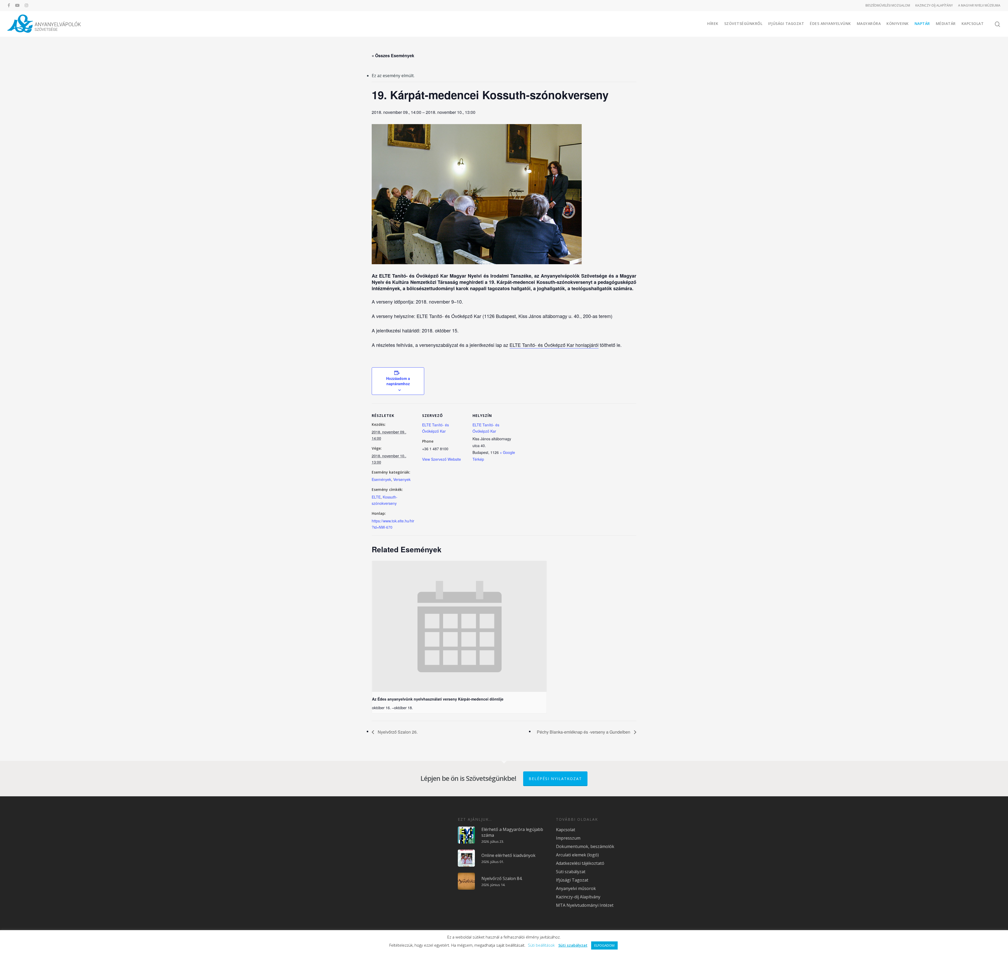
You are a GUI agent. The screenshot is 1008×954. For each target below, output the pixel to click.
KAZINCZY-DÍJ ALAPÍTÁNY (934, 5)
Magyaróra (869, 23)
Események (381, 479)
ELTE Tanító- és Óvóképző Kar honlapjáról (554, 344)
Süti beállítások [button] (541, 945)
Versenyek (402, 479)
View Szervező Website (441, 459)
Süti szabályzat (570, 871)
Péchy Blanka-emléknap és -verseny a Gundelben (584, 732)
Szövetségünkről (743, 23)
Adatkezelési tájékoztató (580, 863)
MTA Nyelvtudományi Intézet (584, 905)
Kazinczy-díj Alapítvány (578, 897)
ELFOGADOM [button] (604, 945)
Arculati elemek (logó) (577, 855)
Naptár (922, 23)
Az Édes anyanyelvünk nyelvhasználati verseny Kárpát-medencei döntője (437, 699)
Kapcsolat (973, 23)
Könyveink (897, 23)
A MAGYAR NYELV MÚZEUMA (979, 5)
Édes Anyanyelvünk (830, 23)
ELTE (376, 497)
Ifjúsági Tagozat (786, 23)
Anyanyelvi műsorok (576, 888)
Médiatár (946, 23)
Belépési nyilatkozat (555, 778)
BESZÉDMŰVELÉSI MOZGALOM (887, 5)
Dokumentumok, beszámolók (585, 846)
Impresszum (568, 838)
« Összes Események (393, 55)
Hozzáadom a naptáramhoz (398, 381)
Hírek (712, 23)
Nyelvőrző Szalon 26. (397, 732)
